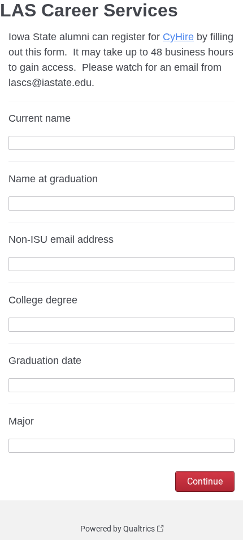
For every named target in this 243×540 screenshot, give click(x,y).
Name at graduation (53, 179)
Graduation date (44, 360)
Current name (39, 118)
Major (21, 421)
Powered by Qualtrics (117, 528)
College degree (42, 300)
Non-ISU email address (61, 239)
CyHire (178, 36)
